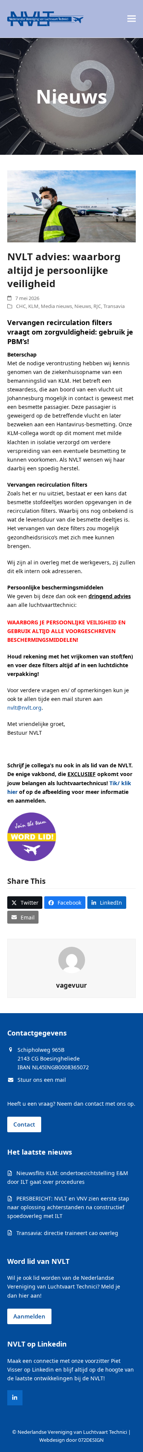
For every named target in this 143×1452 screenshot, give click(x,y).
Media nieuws (56, 306)
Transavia (114, 306)
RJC (97, 306)
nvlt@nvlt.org (24, 707)
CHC (21, 306)
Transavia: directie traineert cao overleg (67, 1233)
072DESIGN (91, 1439)
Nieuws (82, 306)
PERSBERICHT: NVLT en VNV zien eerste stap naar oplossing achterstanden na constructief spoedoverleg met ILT (68, 1207)
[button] (131, 19)
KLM (33, 306)
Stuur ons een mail (42, 1079)
